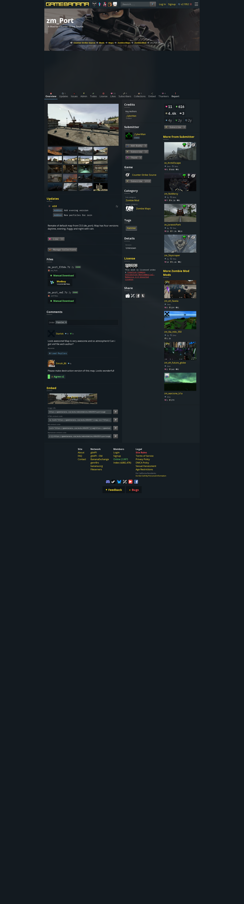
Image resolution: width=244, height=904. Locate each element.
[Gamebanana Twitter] (125, 481)
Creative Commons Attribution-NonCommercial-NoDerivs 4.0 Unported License (139, 276)
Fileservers (96, 469)
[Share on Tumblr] (143, 295)
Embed (51, 388)
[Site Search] (153, 4)
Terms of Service (144, 455)
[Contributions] (138, 115)
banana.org (97, 466)
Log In (162, 4)
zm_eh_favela (171, 300)
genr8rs (95, 462)
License (129, 258)
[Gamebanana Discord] (108, 481)
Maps (111, 42)
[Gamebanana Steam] (113, 481)
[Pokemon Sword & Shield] (99, 4)
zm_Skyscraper (172, 255)
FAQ (80, 455)
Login (116, 452)
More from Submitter (178, 137)
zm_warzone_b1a (173, 393)
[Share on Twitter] (132, 295)
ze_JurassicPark (172, 224)
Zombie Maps (124, 42)
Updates (53, 199)
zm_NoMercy (171, 193)
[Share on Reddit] (127, 295)
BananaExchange (100, 459)
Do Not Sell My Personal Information (151, 475)
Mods (101, 42)
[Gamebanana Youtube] (130, 481)
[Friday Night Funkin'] (104, 4)
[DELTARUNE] (94, 4)
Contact (82, 459)
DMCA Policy (142, 462)
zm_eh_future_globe (175, 362)
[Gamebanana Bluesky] (119, 481)
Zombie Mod (140, 42)
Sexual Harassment (146, 466)
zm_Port (153, 42)
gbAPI (94, 452)
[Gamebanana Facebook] (136, 481)
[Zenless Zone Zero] (115, 4)
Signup (172, 4)
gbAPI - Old (96, 455)
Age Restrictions (144, 469)
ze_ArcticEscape (172, 162)
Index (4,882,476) (122, 462)
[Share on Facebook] (138, 295)
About (81, 452)
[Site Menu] (196, 4)
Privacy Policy (143, 459)
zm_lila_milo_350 (173, 331)
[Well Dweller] (110, 4)
